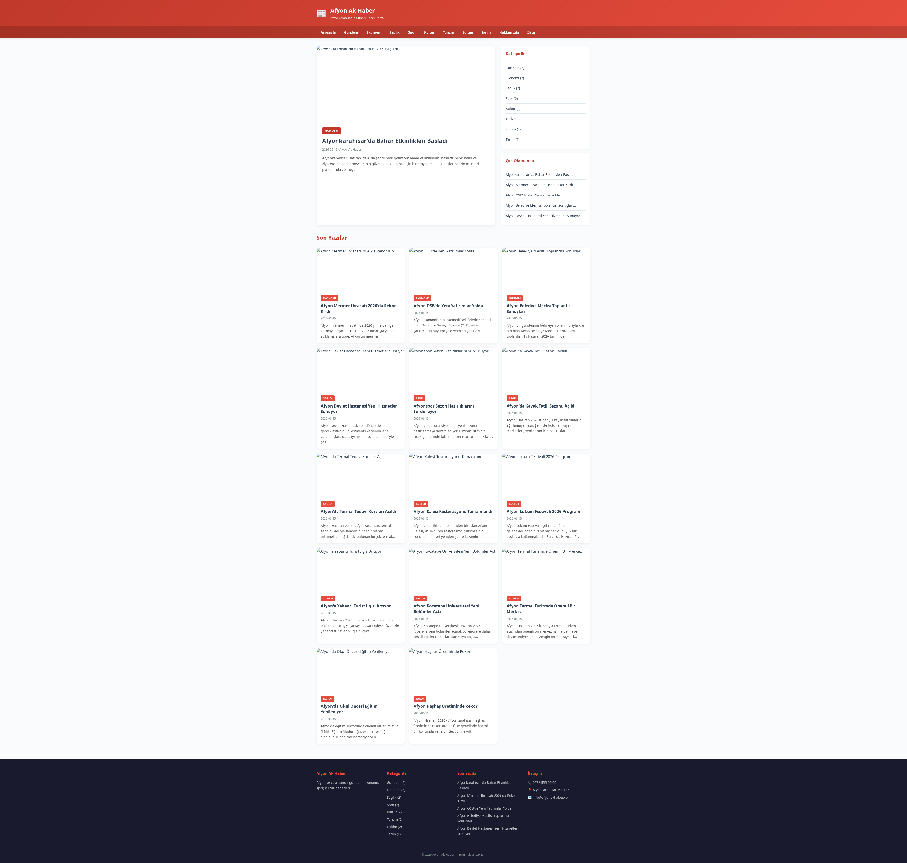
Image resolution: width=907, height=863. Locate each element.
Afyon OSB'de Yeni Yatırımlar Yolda (448, 305)
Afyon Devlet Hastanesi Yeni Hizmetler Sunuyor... (544, 215)
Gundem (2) (515, 67)
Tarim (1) (512, 139)
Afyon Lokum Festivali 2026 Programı (544, 511)
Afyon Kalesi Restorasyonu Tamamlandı (453, 511)
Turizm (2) (513, 119)
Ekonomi (374, 32)
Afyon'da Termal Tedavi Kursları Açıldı (358, 511)
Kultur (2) (513, 108)
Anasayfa (328, 32)
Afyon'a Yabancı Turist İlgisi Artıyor (356, 606)
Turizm (448, 32)
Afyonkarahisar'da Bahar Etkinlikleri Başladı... (542, 174)
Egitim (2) (513, 129)
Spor (412, 32)
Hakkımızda (509, 32)
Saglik (395, 32)
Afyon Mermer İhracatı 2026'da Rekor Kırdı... (541, 184)
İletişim (533, 32)
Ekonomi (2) (515, 78)
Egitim (467, 32)
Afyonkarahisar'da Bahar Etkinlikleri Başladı (385, 140)
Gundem (351, 32)
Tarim (486, 32)
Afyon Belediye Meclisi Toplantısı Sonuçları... (541, 205)
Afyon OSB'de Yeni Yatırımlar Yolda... (534, 195)
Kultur (429, 32)
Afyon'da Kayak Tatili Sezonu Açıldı (541, 406)
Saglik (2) (513, 88)
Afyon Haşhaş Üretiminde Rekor (446, 706)
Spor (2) (512, 98)
